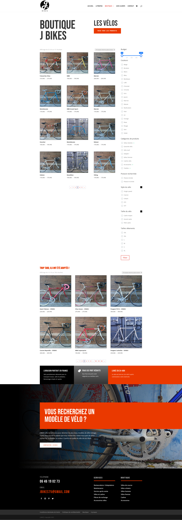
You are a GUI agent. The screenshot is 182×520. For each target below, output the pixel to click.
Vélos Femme (128, 157)
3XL (125, 236)
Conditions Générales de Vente (50, 512)
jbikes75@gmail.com (55, 492)
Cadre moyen (128, 215)
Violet (125, 133)
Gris (125, 93)
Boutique (108, 6)
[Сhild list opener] (133, 143)
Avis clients (120, 6)
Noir (125, 111)
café (125, 82)
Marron (126, 101)
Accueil (90, 6)
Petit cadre (127, 223)
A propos (99, 6)
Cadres (123, 497)
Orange (126, 119)
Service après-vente (101, 491)
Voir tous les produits (107, 31)
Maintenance (98, 488)
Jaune (125, 97)
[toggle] (141, 187)
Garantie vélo (128, 146)
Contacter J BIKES (51, 445)
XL (124, 250)
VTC (125, 202)
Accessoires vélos (100, 500)
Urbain (126, 198)
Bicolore (126, 68)
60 (101, 361)
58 (96, 361)
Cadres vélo (127, 161)
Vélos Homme (128, 143)
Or (125, 115)
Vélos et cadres (99, 494)
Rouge (126, 126)
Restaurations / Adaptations (104, 485)
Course (126, 195)
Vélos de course (126, 485)
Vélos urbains (126, 488)
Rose (125, 122)
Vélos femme (125, 494)
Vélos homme (126, 491)
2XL (125, 232)
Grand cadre (128, 219)
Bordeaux (127, 79)
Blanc (125, 72)
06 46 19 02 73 (50, 481)
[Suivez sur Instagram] (45, 498)
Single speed (128, 191)
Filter (125, 257)
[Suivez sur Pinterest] (48, 498)
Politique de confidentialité (71, 512)
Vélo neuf (127, 150)
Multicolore (127, 108)
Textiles (126, 168)
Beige (125, 64)
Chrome (126, 90)
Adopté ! (126, 154)
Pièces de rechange (101, 497)
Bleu (125, 75)
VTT (125, 206)
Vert (125, 129)
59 (99, 361)
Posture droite (128, 178)
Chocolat (126, 86)
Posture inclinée (129, 181)
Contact (131, 6)
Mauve (126, 104)
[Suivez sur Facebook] (41, 498)
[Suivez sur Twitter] (52, 498)
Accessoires (127, 164)
